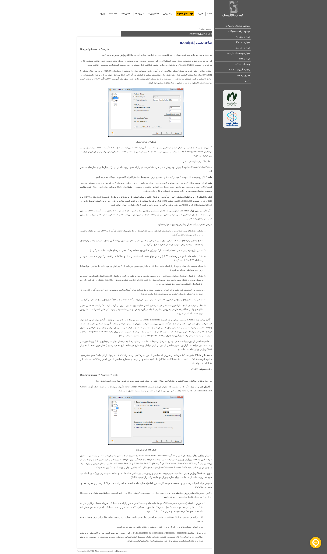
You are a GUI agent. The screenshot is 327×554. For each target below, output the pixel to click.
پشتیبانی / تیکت (242, 64)
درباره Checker (243, 42)
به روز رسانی (243, 75)
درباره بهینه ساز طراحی (238, 53)
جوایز (247, 80)
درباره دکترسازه (242, 47)
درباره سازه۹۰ (243, 36)
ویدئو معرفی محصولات (239, 31)
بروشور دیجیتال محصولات (237, 25)
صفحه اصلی (205, 29)
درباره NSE (244, 58)
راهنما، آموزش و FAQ (239, 69)
